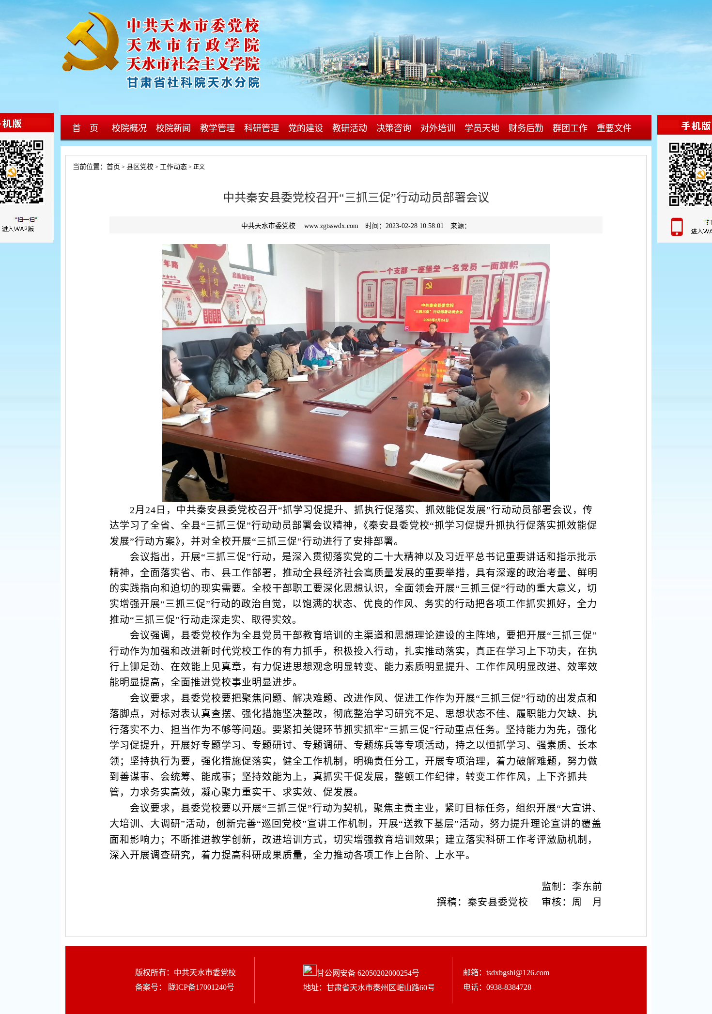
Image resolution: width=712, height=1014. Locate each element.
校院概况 (129, 128)
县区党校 (140, 166)
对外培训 (437, 128)
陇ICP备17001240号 (200, 987)
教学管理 (217, 128)
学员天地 (481, 128)
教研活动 (349, 128)
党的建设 (305, 128)
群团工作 (570, 128)
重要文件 (614, 128)
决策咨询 (393, 128)
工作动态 (173, 166)
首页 (113, 166)
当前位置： (86, 166)
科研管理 (261, 128)
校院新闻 (173, 128)
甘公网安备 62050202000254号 (368, 973)
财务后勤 (526, 128)
